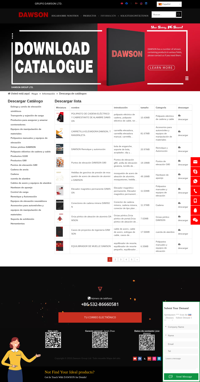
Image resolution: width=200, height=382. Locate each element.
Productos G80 (19, 160)
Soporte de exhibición (22, 219)
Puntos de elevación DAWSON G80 (88, 162)
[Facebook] (127, 4)
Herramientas (18, 223)
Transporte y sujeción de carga (27, 115)
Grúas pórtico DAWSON (23, 147)
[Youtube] (122, 4)
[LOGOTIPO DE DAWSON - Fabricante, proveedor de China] (33, 14)
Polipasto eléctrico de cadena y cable (31, 151)
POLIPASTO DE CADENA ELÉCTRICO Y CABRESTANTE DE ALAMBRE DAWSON (90, 117)
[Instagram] (141, 4)
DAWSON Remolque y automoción (88, 149)
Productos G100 (19, 156)
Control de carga (19, 192)
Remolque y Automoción (24, 196)
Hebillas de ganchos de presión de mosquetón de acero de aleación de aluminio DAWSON (90, 176)
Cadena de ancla (19, 169)
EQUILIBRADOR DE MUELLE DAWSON (91, 246)
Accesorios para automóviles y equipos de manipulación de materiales (27, 210)
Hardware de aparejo (21, 187)
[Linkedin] (146, 4)
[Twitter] (132, 4)
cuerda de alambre (20, 178)
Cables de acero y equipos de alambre (31, 183)
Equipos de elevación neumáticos (29, 201)
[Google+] (137, 4)
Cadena (15, 174)
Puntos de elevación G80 (24, 165)
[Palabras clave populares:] (179, 14)
